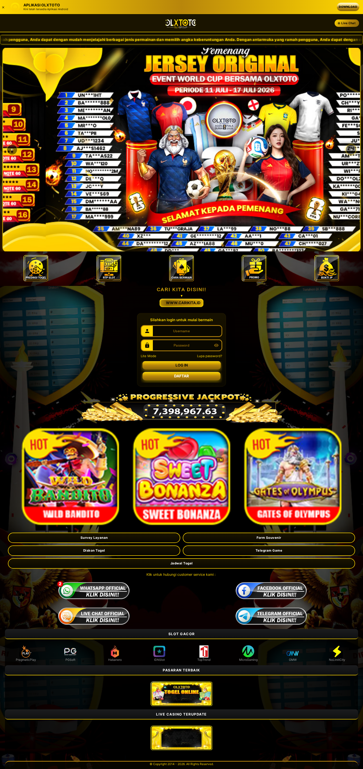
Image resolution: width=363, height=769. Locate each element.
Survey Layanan (94, 538)
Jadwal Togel (181, 563)
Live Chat (348, 23)
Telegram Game (269, 550)
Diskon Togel (94, 550)
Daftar (181, 376)
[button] (12, 149)
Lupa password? (209, 356)
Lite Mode (148, 356)
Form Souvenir (269, 538)
